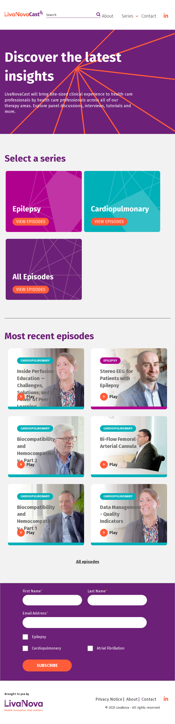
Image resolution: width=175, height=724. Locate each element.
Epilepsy (132, 34)
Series (127, 16)
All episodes (87, 561)
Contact (148, 16)
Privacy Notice (108, 699)
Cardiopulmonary (140, 42)
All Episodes (136, 51)
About (107, 16)
